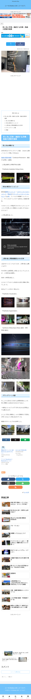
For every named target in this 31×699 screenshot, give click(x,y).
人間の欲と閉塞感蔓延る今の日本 (14, 125)
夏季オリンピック (10, 192)
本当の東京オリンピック (12, 123)
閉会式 (9, 194)
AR (8, 196)
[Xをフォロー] (23, 479)
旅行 (4, 472)
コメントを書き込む (15, 672)
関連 (7, 130)
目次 (13, 113)
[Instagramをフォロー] (8, 483)
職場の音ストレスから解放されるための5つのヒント (7, 451)
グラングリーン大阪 (11, 127)
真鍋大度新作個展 (6, 157)
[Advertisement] (15, 92)
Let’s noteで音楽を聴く (21, 450)
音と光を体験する (10, 120)
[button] (27, 393)
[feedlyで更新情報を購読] (23, 483)
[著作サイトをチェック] (8, 479)
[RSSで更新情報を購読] (15, 487)
